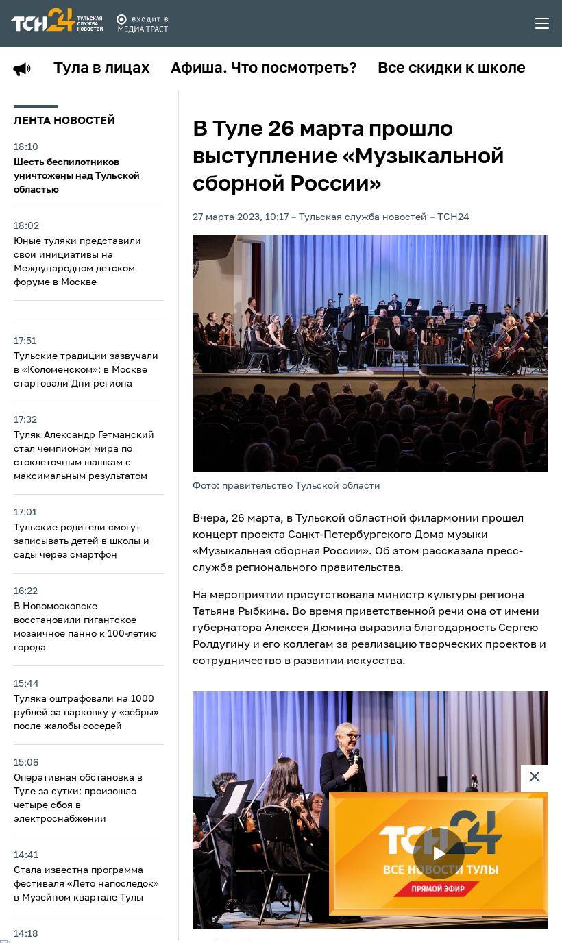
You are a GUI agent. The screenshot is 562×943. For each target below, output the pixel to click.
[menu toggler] (543, 23)
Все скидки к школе (452, 68)
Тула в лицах (101, 68)
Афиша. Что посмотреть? (264, 68)
